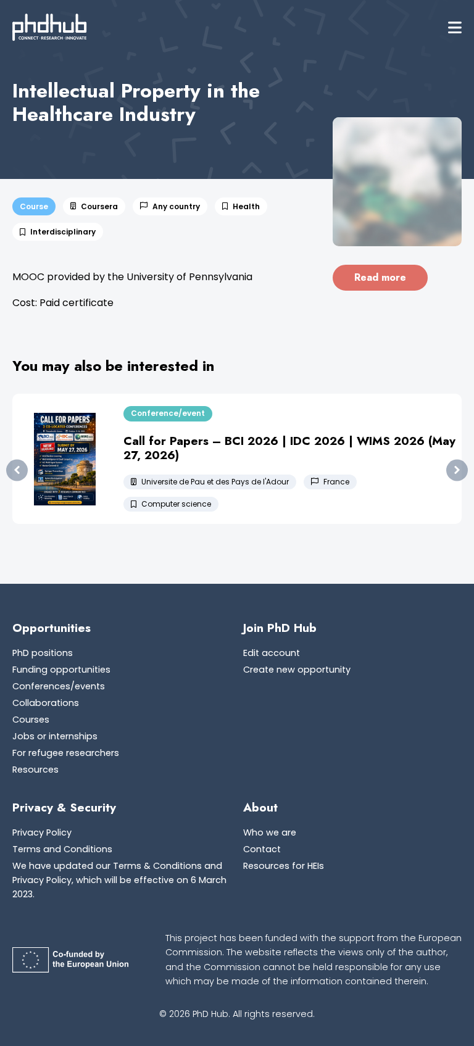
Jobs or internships (55, 736)
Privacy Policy (42, 832)
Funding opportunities (61, 669)
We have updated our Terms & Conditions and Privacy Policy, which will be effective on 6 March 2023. (119, 880)
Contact (262, 849)
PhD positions (42, 653)
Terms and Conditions (62, 849)
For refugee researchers (65, 753)
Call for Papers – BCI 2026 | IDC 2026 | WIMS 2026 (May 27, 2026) (289, 447)
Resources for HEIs (283, 866)
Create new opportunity (297, 669)
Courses (30, 719)
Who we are (269, 832)
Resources (35, 769)
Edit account (271, 653)
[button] (455, 27)
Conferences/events (58, 686)
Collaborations (45, 703)
